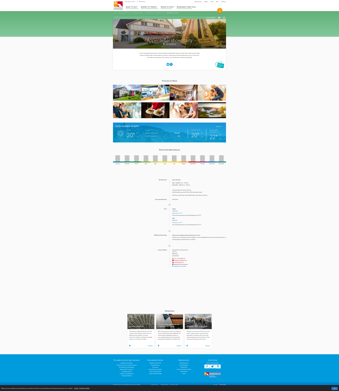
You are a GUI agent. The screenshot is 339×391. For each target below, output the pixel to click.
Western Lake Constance (126, 369)
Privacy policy (174, 385)
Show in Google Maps (179, 266)
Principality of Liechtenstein (126, 367)
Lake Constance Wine (155, 371)
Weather (143, 1)
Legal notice (154, 385)
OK (334, 388)
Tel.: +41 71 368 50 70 (179, 258)
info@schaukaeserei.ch (180, 260)
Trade (211, 1)
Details (218, 126)
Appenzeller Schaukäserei (181, 264)
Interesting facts (183, 365)
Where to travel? (149, 7)
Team (183, 373)
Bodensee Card (177, 213)
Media (206, 1)
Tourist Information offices (184, 369)
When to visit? (167, 7)
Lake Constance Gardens (155, 369)
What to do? (132, 7)
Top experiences (155, 365)
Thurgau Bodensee (126, 376)
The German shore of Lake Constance (126, 365)
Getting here (184, 367)
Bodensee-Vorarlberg (126, 363)
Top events (155, 367)
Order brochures (183, 363)
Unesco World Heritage (155, 373)
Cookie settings (84, 388)
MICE (217, 1)
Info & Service (198, 1)
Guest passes (183, 371)
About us (223, 1)
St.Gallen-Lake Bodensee (126, 373)
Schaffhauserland (126, 371)
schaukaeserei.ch (179, 262)
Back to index (210, 17)
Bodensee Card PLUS (186, 7)
